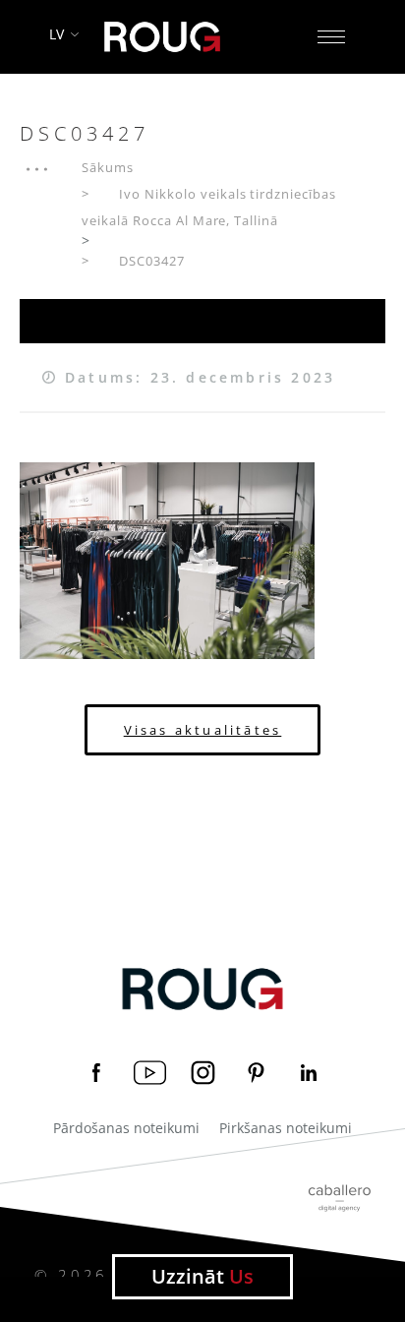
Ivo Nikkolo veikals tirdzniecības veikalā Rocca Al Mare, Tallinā (209, 207)
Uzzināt (202, 1276)
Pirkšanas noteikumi (285, 1128)
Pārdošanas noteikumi (126, 1128)
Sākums (108, 167)
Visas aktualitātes (203, 730)
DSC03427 (152, 261)
